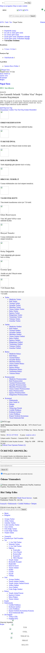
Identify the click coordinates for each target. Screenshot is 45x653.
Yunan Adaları (14, 568)
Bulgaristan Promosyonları (18, 395)
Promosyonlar (10, 377)
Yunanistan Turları (15, 317)
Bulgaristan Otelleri (16, 342)
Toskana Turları (14, 319)
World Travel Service (24, 498)
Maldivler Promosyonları (17, 379)
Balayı (7, 352)
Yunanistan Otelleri (15, 344)
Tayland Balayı (14, 358)
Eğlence (11, 548)
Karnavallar (17, 554)
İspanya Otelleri (14, 340)
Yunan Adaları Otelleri (17, 336)
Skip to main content (20, 6)
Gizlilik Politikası (15, 410)
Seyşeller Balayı (14, 360)
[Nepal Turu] (5, 70)
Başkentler (12, 564)
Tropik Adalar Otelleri (19, 583)
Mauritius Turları (15, 307)
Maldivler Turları (15, 299)
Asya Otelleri (13, 587)
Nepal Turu (5, 84)
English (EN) (13, 619)
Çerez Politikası (14, 414)
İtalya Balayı (13, 365)
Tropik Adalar (13, 560)
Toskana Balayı (14, 373)
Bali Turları (13, 301)
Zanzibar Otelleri (15, 348)
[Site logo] (20, 10)
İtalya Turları (13, 311)
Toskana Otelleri (15, 346)
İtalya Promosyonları (16, 391)
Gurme (11, 572)
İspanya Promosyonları (17, 393)
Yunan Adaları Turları (16, 309)
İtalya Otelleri (14, 338)
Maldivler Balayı (15, 354)
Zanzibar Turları (14, 321)
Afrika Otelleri (14, 585)
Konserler (16, 556)
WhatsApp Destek (15, 408)
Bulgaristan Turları (15, 315)
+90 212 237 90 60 (12, 435)
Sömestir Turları (14, 544)
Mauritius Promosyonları (17, 387)
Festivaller (16, 550)
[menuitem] (24, 3)
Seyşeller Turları (15, 305)
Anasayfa (3, 504)
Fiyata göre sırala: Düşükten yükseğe (17, 37)
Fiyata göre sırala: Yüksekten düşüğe (17, 38)
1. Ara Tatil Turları (15, 542)
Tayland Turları (14, 303)
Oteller (7, 325)
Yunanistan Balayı (15, 371)
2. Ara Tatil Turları (15, 546)
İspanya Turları (14, 313)
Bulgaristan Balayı (15, 369)
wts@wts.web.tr (31, 435)
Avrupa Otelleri (14, 579)
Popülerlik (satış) (10, 31)
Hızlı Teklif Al (14, 402)
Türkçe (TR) (13, 617)
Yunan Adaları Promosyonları (19, 389)
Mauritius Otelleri (15, 334)
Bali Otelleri (13, 328)
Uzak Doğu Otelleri (15, 589)
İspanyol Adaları (14, 595)
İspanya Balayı (14, 367)
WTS (2, 22)
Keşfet (11, 406)
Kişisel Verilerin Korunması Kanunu (21, 611)
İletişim (11, 404)
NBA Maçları (17, 558)
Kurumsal (8, 398)
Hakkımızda (13, 400)
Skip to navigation (6, 6)
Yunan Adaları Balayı (16, 363)
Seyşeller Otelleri (15, 332)
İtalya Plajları (13, 597)
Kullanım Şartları (15, 412)
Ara (26, 3)
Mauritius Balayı (15, 361)
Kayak (11, 573)
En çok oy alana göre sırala (13, 33)
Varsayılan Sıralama (11, 40)
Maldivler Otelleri (15, 326)
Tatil (7, 22)
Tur (10, 22)
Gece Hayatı (17, 552)
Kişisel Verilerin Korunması (18, 416)
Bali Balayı (13, 356)
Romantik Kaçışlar (15, 562)
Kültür (11, 570)
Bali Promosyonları (16, 381)
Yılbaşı (11, 575)
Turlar (7, 297)
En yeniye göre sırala (11, 35)
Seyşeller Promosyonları (17, 385)
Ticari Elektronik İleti (16, 418)
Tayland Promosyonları (17, 383)
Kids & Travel (14, 566)
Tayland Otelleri (14, 330)
